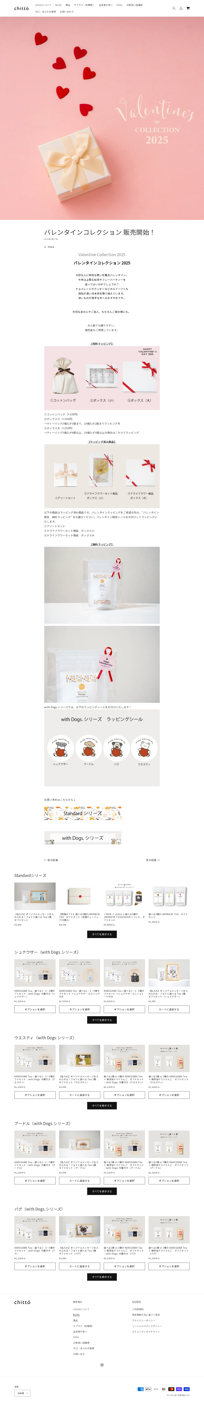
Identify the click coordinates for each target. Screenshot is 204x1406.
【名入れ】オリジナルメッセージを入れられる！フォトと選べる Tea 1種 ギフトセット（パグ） (79, 1250)
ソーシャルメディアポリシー (147, 1326)
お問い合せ (79, 1354)
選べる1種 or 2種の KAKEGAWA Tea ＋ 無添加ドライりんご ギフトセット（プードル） (169, 1165)
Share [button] (51, 246)
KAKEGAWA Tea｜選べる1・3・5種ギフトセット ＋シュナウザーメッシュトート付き (124, 993)
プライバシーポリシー (143, 1320)
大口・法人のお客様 (83, 1348)
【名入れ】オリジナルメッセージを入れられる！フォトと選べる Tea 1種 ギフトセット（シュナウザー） (168, 993)
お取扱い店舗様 (81, 1342)
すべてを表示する (102, 934)
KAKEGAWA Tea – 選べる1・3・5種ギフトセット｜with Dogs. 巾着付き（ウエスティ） (34, 1079)
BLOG (76, 1314)
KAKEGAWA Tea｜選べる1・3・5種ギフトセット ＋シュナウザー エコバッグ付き (79, 993)
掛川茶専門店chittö (182, 1395)
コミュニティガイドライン (146, 1331)
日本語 (21, 1393)
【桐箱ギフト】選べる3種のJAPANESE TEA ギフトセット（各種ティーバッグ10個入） (79, 917)
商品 (75, 1320)
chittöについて (81, 1309)
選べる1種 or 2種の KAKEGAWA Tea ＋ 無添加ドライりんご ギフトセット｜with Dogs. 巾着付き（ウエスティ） (124, 1079)
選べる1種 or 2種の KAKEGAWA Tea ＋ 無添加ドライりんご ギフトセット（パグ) (169, 1250)
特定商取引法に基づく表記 (146, 1314)
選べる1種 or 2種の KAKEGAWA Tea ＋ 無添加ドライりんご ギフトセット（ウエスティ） (169, 1079)
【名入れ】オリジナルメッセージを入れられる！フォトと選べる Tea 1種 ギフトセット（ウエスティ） (79, 1079)
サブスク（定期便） (83, 1326)
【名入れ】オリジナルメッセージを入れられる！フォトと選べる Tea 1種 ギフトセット (34, 917)
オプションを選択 (35, 1009)
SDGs (76, 1337)
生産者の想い (80, 1331)
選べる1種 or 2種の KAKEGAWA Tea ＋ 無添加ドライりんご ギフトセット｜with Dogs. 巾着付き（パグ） (124, 1250)
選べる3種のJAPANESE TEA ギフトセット (168, 915)
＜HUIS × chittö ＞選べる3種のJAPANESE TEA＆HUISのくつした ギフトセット (124, 917)
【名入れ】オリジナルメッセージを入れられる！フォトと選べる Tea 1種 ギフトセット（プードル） (79, 1165)
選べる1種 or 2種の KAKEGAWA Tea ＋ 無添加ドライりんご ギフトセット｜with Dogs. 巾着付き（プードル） (124, 1165)
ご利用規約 (138, 1309)
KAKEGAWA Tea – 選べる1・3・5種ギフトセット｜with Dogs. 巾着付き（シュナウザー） (34, 993)
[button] (174, 8)
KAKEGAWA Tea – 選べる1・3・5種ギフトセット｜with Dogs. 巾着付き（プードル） (34, 1165)
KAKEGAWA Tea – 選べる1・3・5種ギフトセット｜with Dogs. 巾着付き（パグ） (34, 1250)
